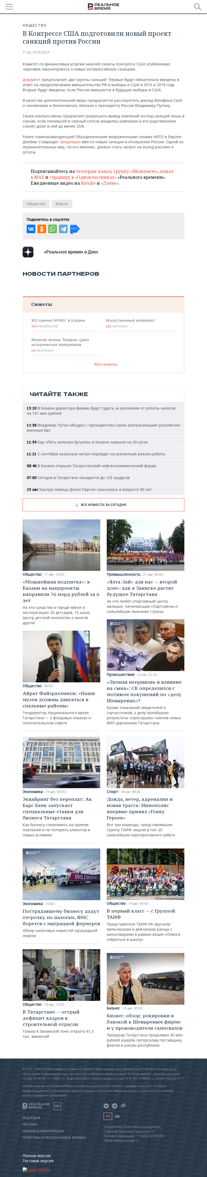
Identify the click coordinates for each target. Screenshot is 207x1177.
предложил (70, 141)
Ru (108, 1116)
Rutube (88, 183)
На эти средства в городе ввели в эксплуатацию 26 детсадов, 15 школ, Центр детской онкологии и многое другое (61, 602)
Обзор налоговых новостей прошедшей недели (61, 923)
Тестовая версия (38, 1160)
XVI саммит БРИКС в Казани (58, 323)
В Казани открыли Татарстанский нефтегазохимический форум (91, 465)
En (117, 1116)
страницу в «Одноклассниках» (82, 177)
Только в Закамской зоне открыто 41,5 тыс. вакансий (58, 1024)
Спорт (112, 792)
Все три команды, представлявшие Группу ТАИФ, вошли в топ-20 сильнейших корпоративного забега (141, 816)
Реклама (30, 1124)
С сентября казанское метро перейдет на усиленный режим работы (96, 453)
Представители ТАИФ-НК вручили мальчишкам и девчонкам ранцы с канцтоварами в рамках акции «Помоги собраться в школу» (143, 925)
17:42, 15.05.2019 (36, 52)
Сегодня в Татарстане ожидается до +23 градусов (78, 477)
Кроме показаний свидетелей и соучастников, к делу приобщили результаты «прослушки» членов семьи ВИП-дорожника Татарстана (144, 702)
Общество (35, 25)
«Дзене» (110, 183)
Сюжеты (41, 304)
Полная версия (37, 1155)
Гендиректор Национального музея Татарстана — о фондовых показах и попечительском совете (59, 707)
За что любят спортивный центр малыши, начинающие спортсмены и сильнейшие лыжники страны (142, 596)
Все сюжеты (105, 364)
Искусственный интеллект (130, 323)
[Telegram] (63, 229)
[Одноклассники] (41, 229)
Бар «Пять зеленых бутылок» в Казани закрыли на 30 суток (87, 442)
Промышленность (123, 574)
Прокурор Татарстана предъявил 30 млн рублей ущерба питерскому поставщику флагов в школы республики (145, 1030)
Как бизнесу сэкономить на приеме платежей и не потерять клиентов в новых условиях (57, 816)
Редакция (31, 1118)
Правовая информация (43, 1131)
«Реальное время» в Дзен (71, 252)
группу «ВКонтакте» (135, 171)
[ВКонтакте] (31, 229)
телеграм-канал (93, 171)
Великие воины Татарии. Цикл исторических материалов (60, 344)
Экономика (33, 792)
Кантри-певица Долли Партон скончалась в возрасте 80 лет (89, 489)
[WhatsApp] (52, 229)
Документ (31, 79)
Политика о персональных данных (54, 1138)
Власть (62, 203)
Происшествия (120, 674)
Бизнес (113, 1008)
